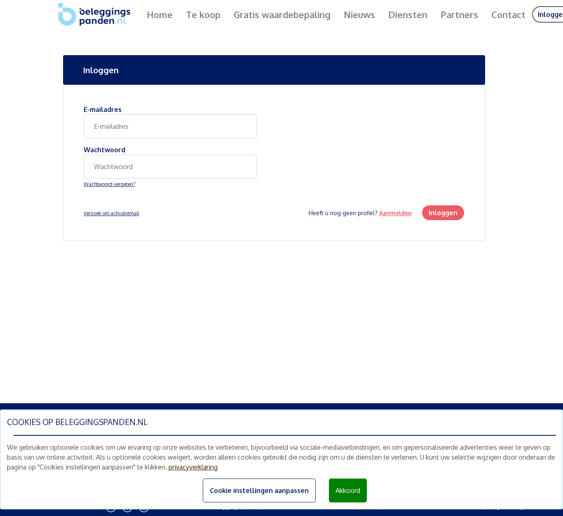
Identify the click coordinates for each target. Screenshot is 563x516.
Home (160, 14)
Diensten (407, 14)
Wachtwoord (104, 150)
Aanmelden (395, 212)
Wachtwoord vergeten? (109, 184)
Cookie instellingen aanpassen (259, 490)
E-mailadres (103, 109)
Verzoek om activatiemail (111, 213)
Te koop (203, 14)
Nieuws (359, 14)
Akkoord (347, 490)
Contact (508, 14)
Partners (459, 14)
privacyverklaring (193, 467)
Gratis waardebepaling (282, 14)
